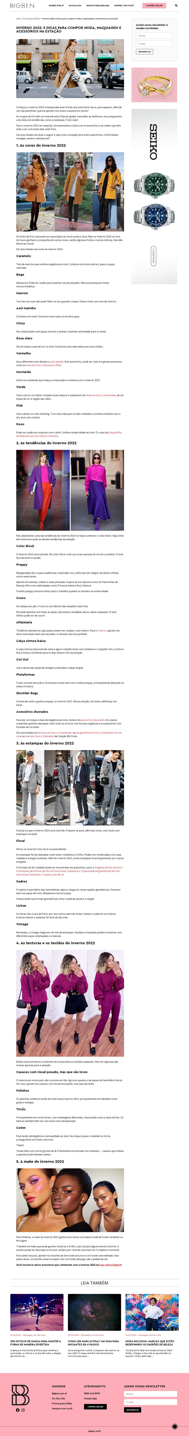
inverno (102, 630)
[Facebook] (18, 1410)
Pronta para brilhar (97, 6)
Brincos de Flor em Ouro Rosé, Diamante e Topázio (61, 871)
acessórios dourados (93, 720)
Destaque (27, 1335)
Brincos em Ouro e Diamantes (54, 732)
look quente (56, 361)
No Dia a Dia (75, 6)
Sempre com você (124, 6)
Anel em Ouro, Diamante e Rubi (43, 365)
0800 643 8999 (92, 1393)
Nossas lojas (90, 1398)
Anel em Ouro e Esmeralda (101, 395)
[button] (176, 5)
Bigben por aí (56, 6)
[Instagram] (23, 1410)
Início (18, 18)
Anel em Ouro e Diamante (39, 736)
